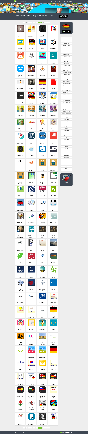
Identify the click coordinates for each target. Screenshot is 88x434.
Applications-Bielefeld (66, 45)
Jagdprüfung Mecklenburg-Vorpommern (53, 170)
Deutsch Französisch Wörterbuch (42, 50)
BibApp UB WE (42, 195)
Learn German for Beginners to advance (20, 210)
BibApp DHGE (53, 182)
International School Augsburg (42, 77)
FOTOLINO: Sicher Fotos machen (42, 184)
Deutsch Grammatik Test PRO (42, 411)
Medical (66, 153)
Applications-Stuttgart (66, 104)
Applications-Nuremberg (66, 96)
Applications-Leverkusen (66, 81)
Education (66, 166)
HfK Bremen (53, 155)
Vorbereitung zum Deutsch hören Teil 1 (42, 224)
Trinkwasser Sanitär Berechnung (53, 398)
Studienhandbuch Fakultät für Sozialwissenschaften (43, 291)
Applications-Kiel (66, 76)
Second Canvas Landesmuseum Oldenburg (31, 77)
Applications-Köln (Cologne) (66, 77)
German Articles (53, 356)
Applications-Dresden (66, 58)
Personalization (66, 133)
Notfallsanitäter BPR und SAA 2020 (20, 157)
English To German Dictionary (42, 384)
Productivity (66, 144)
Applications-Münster (66, 94)
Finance (66, 146)
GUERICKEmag (20, 102)
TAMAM (53, 329)
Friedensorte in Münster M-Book (31, 411)
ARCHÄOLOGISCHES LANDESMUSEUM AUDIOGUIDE (53, 224)
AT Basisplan (31, 155)
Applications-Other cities (66, 111)
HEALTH (66, 121)
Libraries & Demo (66, 123)
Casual (67, 141)
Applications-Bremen (67, 52)
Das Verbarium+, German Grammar (20, 424)
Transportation (66, 135)
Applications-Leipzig (67, 79)
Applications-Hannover (66, 70)
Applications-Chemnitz (66, 54)
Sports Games (66, 119)
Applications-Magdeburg (66, 85)
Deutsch (53, 409)
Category (69, 1)
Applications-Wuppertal (66, 109)
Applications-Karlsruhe (66, 74)
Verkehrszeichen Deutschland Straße (31, 103)
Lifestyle (66, 168)
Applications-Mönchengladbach (66, 90)
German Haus (20, 356)
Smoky (20, 369)
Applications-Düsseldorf (66, 61)
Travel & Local (66, 170)
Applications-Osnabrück (66, 100)
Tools (66, 151)
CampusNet (42, 155)
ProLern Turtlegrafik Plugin (31, 210)
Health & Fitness (66, 155)
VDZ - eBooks (20, 302)
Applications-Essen (66, 63)
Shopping (66, 148)
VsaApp (20, 262)
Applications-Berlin (66, 43)
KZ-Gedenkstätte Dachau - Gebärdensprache (31, 237)
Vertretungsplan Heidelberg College (42, 103)
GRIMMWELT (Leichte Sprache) (31, 251)
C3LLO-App (53, 289)
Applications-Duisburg (66, 59)
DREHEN (31, 329)
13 (43, 22)
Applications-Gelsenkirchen (67, 67)
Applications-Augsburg (66, 41)
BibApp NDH (20, 195)
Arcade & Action (66, 130)
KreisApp (31, 262)
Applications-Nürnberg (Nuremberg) (66, 98)
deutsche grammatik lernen (42, 63)
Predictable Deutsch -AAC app (31, 424)
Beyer (53, 35)
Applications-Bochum (66, 47)
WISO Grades (53, 195)
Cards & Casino (66, 126)
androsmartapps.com (55, 1)
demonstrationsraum (21, 168)
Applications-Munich (67, 88)
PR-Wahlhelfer (42, 302)
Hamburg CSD (31, 61)
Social (66, 137)
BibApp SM (31, 195)
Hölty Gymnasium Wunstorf (42, 424)
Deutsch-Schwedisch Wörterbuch (53, 77)
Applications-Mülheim (66, 92)
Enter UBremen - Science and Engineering (31, 291)
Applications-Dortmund (66, 56)
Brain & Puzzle (66, 139)
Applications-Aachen (67, 39)
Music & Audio (66, 162)
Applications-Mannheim (66, 86)
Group (63, 1)
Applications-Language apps (66, 113)
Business (66, 159)
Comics (66, 115)
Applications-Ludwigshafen (66, 83)
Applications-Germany (66, 38)
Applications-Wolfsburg (66, 107)
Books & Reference (66, 157)
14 (46, 22)
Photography (66, 128)
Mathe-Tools (31, 182)
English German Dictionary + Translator (42, 371)
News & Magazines (66, 164)
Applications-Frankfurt (66, 65)
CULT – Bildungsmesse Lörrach (42, 130)
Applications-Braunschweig (67, 50)
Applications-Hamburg (66, 68)
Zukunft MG (31, 128)
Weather (66, 132)
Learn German (42, 329)
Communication (66, 142)
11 (36, 22)
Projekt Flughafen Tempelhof (53, 251)
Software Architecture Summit (53, 63)
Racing (67, 117)
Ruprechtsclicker (20, 61)
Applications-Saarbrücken (66, 102)
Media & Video (66, 124)
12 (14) (40, 22)
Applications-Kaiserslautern (67, 72)
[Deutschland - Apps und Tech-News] (63, 16)
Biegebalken (53, 369)
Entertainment (67, 150)
